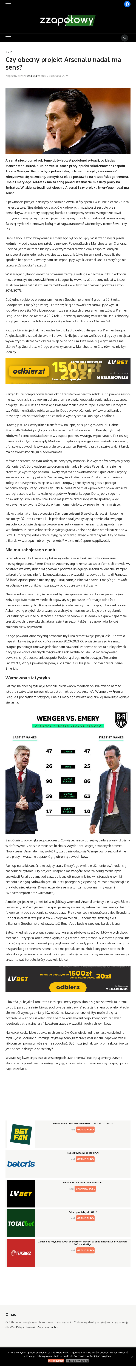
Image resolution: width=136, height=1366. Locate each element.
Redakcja (31, 76)
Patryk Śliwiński (26, 1327)
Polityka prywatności (77, 1360)
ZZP (8, 52)
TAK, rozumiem (56, 1360)
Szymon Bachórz (49, 1327)
